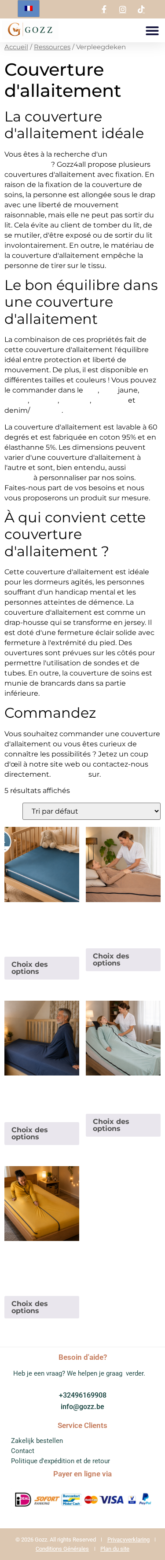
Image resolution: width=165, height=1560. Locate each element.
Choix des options (29, 968)
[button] (152, 30)
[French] (28, 8)
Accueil (16, 47)
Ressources (52, 47)
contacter (69, 774)
